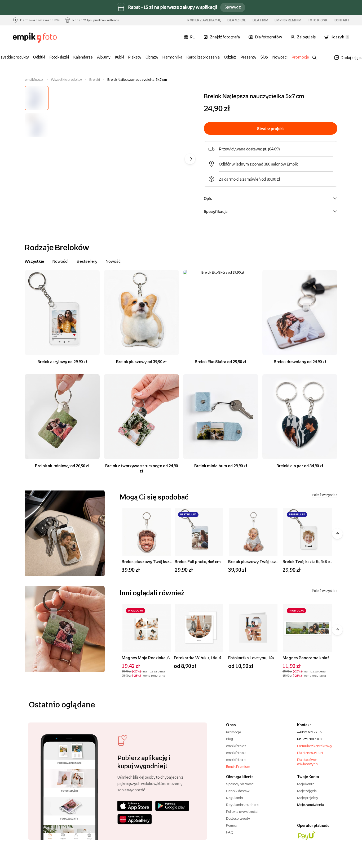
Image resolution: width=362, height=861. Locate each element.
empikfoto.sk (236, 753)
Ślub (264, 57)
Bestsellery (87, 261)
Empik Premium (288, 20)
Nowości (280, 57)
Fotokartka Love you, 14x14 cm (256, 657)
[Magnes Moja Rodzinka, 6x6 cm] (147, 628)
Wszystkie (34, 261)
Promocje (300, 57)
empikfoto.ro (235, 759)
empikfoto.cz (236, 746)
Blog (229, 739)
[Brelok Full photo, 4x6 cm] (199, 532)
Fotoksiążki (59, 57)
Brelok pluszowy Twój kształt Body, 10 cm (267, 561)
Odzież (230, 57)
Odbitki (39, 57)
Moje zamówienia (310, 804)
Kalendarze (83, 57)
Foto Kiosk (317, 20)
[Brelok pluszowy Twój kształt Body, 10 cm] (253, 532)
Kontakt (341, 20)
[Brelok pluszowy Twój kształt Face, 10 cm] (147, 532)
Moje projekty (307, 798)
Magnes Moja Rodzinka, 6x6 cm (151, 657)
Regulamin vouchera (242, 804)
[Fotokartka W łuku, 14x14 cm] (199, 628)
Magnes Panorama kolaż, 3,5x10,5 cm (317, 657)
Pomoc (231, 825)
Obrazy (151, 57)
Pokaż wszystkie (324, 495)
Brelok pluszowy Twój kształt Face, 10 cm (160, 561)
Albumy (104, 57)
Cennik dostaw (237, 791)
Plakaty (134, 57)
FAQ (229, 832)
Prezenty (248, 57)
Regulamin (234, 798)
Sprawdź (232, 7)
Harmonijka (172, 57)
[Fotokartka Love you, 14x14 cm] (253, 628)
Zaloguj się (306, 37)
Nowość (113, 261)
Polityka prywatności (242, 811)
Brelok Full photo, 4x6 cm (198, 561)
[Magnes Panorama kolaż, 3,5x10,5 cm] (307, 628)
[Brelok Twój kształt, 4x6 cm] (307, 532)
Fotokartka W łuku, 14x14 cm (201, 657)
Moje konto (305, 784)
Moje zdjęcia (307, 791)
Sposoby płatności (240, 784)
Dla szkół (236, 20)
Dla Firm (260, 20)
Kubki (119, 57)
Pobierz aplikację (204, 20)
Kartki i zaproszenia (203, 57)
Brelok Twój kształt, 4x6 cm (307, 561)
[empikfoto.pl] (38, 38)
